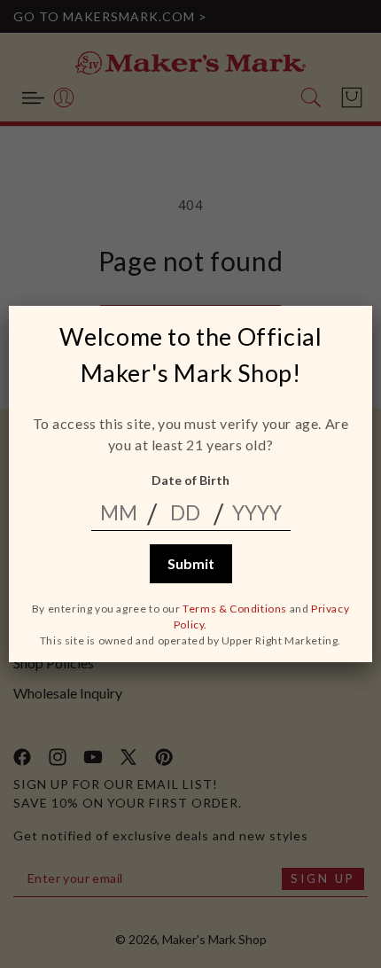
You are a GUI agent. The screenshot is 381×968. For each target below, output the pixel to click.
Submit (190, 563)
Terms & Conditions (235, 608)
